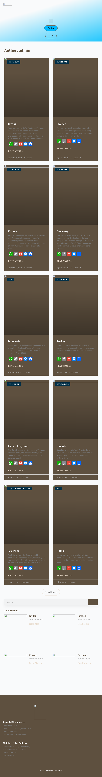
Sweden (61, 123)
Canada (61, 446)
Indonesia (14, 341)
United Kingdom (18, 446)
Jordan (12, 123)
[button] (51, 21)
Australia (14, 550)
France (12, 231)
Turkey (61, 341)
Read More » (15, 151)
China (60, 550)
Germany (62, 231)
